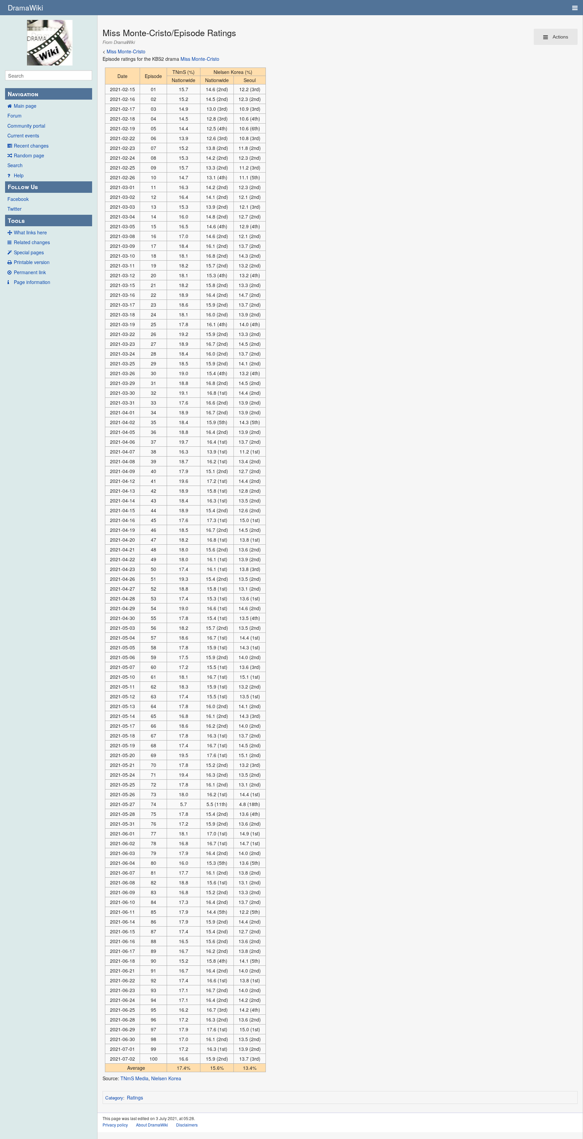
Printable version (32, 262)
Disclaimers (187, 1125)
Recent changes (31, 145)
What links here (30, 232)
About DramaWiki (152, 1125)
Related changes (32, 242)
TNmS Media (134, 1078)
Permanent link (30, 272)
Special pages (29, 252)
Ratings (135, 1097)
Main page (25, 105)
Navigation (23, 94)
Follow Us (23, 187)
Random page (29, 155)
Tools (16, 220)
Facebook (18, 199)
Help (19, 175)
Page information (32, 282)
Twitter (14, 208)
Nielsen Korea (166, 1078)
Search (15, 165)
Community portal (26, 125)
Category (114, 1097)
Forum (14, 115)
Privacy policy (115, 1125)
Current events (23, 135)
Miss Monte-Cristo (126, 51)
